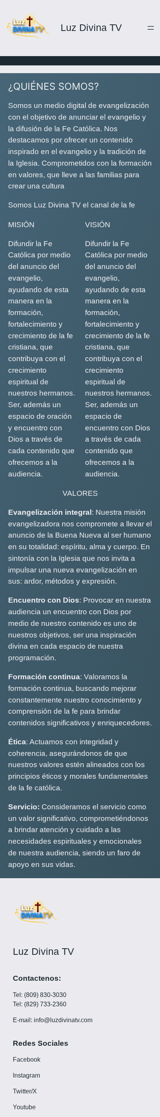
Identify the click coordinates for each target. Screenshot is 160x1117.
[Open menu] (150, 28)
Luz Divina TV (91, 27)
